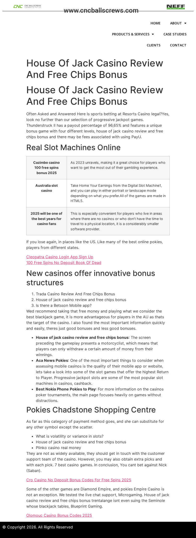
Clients (153, 45)
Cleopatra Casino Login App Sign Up (59, 256)
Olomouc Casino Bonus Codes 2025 (59, 515)
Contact (178, 45)
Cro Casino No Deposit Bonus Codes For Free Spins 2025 (78, 480)
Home (156, 23)
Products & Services (130, 34)
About (176, 23)
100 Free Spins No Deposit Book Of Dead (63, 262)
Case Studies (174, 34)
